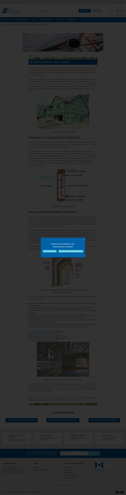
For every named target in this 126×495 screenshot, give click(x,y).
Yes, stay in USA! (49, 251)
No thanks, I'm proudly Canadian (71, 251)
